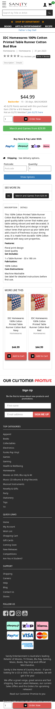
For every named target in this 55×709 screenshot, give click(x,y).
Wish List (7, 531)
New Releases (10, 549)
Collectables (9, 443)
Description (9, 62)
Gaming (7, 461)
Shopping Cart (10, 535)
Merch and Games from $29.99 (31, 195)
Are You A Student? (12, 558)
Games (6, 456)
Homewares (9, 470)
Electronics (8, 447)
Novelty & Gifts (10, 488)
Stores (6, 596)
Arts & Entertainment (28, 26)
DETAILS (24, 207)
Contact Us (8, 591)
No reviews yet (28, 56)
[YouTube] (25, 614)
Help (5, 582)
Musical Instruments (13, 484)
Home (6, 522)
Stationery (8, 497)
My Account (9, 526)
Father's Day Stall (27, 30)
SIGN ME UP (42, 414)
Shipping (7, 573)
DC (8, 195)
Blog (5, 587)
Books (8, 26)
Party (5, 493)
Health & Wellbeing (13, 465)
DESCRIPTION (10, 207)
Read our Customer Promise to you (27, 693)
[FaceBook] (6, 614)
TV (4, 506)
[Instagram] (19, 614)
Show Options (27, 176)
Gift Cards (8, 540)
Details (19, 62)
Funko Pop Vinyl (11, 452)
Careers (7, 578)
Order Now (34, 118)
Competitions (10, 553)
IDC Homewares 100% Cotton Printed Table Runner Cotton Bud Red (39, 324)
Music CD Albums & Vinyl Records (20, 479)
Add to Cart (17, 356)
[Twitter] (12, 614)
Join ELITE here (35, 112)
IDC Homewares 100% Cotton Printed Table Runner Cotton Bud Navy (16, 324)
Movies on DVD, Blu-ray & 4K (17, 475)
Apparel (7, 434)
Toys (5, 502)
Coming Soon (10, 544)
